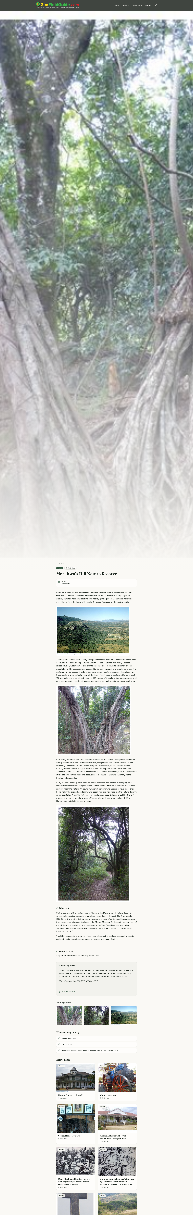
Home (117, 5)
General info (136, 5)
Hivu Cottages (66, 1044)
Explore (124, 5)
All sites (61, 564)
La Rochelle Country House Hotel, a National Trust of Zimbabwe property (89, 1050)
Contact (148, 5)
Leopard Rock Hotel (68, 1038)
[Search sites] (156, 5)
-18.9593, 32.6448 (68, 992)
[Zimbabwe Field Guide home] (57, 5)
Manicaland (71, 568)
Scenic (60, 568)
